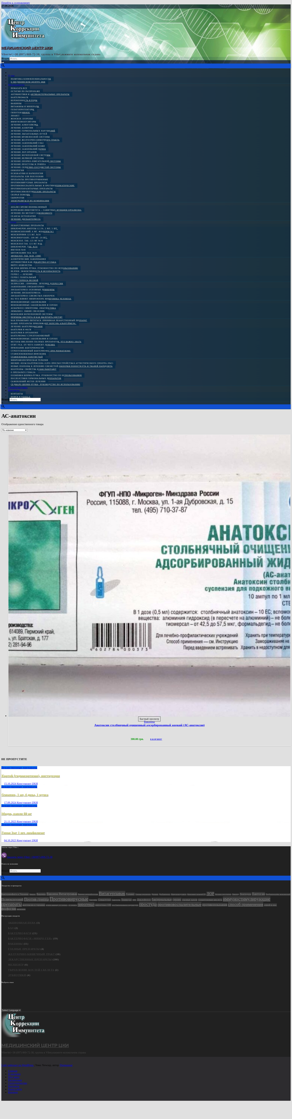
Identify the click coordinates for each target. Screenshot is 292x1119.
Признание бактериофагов (27, 348)
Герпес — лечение (22, 274)
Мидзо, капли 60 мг (16, 813)
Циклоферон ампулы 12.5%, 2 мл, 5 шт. (34, 228)
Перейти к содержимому (15, 2)
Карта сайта (15, 1089)
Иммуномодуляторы (23, 122)
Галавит (130, 894)
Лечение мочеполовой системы (31, 155)
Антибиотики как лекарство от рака (33, 262)
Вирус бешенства (21, 265)
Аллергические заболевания (28, 259)
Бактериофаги (19, 97)
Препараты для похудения (27, 176)
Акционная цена (22, 922)
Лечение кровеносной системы (30, 137)
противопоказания (214, 904)
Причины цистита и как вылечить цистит (37, 317)
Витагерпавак (112, 893)
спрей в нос (270, 904)
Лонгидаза (245, 894)
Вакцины (16, 103)
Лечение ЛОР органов (24, 152)
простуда (148, 904)
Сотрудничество (17, 1083)
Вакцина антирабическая (88, 894)
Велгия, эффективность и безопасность (35, 271)
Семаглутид (104, 899)
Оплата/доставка (17, 387)
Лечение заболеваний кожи (28, 146)
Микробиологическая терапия (29, 360)
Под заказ (13, 1077)
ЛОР (210, 894)
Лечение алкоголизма (24, 125)
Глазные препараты (143, 894)
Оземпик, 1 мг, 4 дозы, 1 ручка (24, 794)
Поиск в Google (20, 397)
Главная (12, 1070)
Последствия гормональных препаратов (36, 378)
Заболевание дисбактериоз (28, 287)
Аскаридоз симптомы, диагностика (33, 308)
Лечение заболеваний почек (28, 149)
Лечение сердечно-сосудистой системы (36, 167)
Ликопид (235, 894)
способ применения (245, 904)
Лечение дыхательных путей (29, 134)
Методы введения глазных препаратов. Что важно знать (46, 342)
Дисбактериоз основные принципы (33, 290)
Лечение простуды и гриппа (28, 164)
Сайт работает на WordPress (17, 1065)
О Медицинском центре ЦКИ (28, 82)
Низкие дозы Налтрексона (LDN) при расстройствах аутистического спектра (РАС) (62, 363)
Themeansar (65, 1065)
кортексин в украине (33, 904)
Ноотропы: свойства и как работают (33, 369)
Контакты (13, 390)
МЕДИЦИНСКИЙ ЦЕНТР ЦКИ (27, 48)
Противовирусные (69, 899)
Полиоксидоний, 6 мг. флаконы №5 (32, 231)
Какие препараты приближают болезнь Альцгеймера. (43, 323)
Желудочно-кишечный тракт (31, 954)
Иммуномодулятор (179, 894)
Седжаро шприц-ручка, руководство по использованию (45, 384)
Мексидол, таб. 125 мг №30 (27, 241)
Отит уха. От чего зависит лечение (33, 345)
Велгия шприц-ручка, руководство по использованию (44, 268)
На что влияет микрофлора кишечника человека (41, 299)
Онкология (17, 170)
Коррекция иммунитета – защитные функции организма (46, 210)
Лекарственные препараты (27, 225)
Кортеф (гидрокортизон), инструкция (30, 775)
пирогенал (86, 904)
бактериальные (162, 899)
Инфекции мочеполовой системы (32, 314)
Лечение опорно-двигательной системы (36, 161)
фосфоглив (8, 908)
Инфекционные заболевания (28, 302)
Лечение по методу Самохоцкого (31, 213)
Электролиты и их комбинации (30, 201)
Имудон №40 (18, 250)
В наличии (14, 1074)
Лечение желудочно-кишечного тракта (35, 140)
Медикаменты (16, 84)
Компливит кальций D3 (196, 894)
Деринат (154, 894)
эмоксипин (21, 909)
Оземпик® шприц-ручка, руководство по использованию (46, 375)
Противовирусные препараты (29, 182)
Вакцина (41, 894)
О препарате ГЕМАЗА (23, 372)
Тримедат (126, 899)
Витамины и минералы (25, 106)
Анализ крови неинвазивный (29, 207)
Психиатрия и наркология (27, 173)
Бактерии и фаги (21, 330)
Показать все (19, 88)
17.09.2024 (10, 802)
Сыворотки (17, 198)
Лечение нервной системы (27, 158)
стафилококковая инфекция (28, 354)
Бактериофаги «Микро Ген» (30, 938)
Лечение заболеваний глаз (27, 143)
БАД (11, 928)
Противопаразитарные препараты (32, 189)
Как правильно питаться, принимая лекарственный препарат (49, 320)
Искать (5, 58)
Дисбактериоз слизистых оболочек (33, 296)
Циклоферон (144, 899)
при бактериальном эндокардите (125, 905)
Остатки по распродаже (25, 91)
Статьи (12, 222)
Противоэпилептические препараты (33, 192)
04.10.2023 (10, 840)
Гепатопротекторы (22, 109)
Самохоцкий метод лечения (28, 381)
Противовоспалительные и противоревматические (43, 186)
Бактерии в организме (24, 333)
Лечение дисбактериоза (26, 219)
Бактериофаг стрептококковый (30, 336)
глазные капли (189, 899)
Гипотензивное (20, 113)
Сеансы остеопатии (23, 216)
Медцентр (16, 964)
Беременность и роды (24, 100)
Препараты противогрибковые (29, 179)
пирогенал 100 (103, 904)
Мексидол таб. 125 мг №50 (26, 244)
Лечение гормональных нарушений (33, 131)
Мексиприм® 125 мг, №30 (26, 235)
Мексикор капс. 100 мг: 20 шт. (29, 238)
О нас (11, 75)
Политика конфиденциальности (31, 79)
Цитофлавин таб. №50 (24, 253)
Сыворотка (116, 900)
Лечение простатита (223, 894)
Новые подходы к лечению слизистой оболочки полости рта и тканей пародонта (62, 366)
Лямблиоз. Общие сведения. (28, 311)
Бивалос (32, 894)
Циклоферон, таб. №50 (24, 247)
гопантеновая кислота (210, 899)
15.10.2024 (10, 783)
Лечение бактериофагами (27, 326)
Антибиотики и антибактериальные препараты (40, 94)
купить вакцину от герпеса (57, 905)
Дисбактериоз (164, 894)
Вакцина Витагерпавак (61, 894)
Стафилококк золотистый (27, 357)
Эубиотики (17, 975)
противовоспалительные (179, 904)
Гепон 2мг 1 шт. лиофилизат (23, 832)
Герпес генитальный (23, 277)
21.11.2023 (10, 821)
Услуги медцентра (18, 203)
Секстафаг (93, 900)
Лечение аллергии (22, 128)
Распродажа (15, 1080)
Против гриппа (36, 899)
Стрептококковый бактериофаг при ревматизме (41, 351)
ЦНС (134, 900)
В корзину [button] (156, 739)
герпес (177, 899)
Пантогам (258, 894)
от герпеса (72, 905)
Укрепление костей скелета (31, 970)
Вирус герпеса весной (24, 280)
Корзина (13, 1092)
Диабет (15, 116)
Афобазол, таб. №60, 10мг (26, 256)
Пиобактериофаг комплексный (278, 894)
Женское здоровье (22, 119)
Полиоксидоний (12, 899)
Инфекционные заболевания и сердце (34, 305)
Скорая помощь (20, 195)
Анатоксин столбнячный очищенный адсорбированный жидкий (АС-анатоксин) (149, 725)
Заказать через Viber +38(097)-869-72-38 (29, 857)
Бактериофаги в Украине (15, 894)
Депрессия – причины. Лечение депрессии (37, 284)
